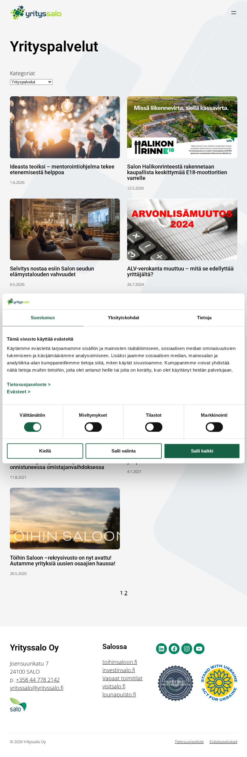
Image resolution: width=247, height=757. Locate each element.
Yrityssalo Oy (34, 648)
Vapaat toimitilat (122, 678)
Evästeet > (18, 391)
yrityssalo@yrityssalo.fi (36, 687)
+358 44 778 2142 (38, 679)
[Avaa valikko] (233, 12)
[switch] (93, 427)
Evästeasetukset (223, 741)
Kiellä (45, 451)
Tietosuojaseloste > (29, 384)
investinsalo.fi (118, 670)
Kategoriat (22, 73)
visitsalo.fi (113, 686)
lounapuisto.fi (119, 694)
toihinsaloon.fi (119, 662)
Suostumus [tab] (43, 317)
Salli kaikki (202, 451)
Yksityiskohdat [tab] (123, 317)
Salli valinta (123, 451)
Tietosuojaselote (189, 741)
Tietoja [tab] (204, 317)
